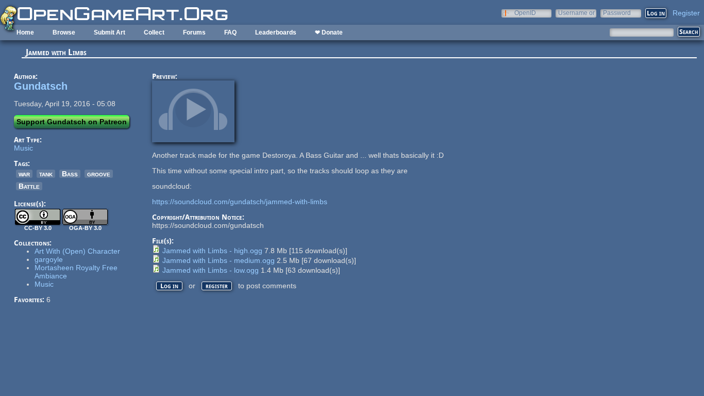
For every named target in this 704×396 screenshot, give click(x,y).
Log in (169, 286)
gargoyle (49, 259)
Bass (70, 174)
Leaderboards (275, 32)
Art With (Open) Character (77, 251)
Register (686, 13)
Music (23, 148)
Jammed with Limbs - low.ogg (210, 270)
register (217, 286)
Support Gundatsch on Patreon (71, 122)
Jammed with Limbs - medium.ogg (218, 260)
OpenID (525, 12)
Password (617, 12)
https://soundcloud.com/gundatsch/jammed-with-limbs (239, 201)
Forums (194, 32)
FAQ (230, 32)
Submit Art (109, 32)
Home (25, 32)
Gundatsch (41, 86)
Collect (154, 32)
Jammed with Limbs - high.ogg (212, 250)
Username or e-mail (576, 12)
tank (46, 174)
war (24, 174)
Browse (64, 32)
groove (98, 174)
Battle (29, 186)
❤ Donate (329, 32)
